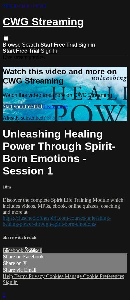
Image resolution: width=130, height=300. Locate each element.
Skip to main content (24, 5)
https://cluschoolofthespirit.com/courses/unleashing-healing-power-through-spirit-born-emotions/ (57, 221)
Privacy (37, 276)
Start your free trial (23, 106)
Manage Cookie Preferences (94, 276)
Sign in (86, 45)
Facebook (14, 250)
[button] (6, 38)
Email (36, 250)
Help (8, 276)
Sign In (49, 51)
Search (31, 45)
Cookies (55, 276)
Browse (12, 45)
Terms (21, 276)
